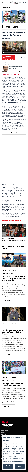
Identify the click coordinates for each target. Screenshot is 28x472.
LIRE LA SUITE (7, 300)
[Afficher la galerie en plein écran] (24, 225)
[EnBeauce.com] (7, 423)
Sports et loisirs (11, 27)
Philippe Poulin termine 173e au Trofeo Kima (12, 385)
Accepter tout (8, 466)
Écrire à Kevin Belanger (17, 71)
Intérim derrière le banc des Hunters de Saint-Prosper (12, 332)
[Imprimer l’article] (25, 57)
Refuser (19, 466)
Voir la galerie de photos (10, 74)
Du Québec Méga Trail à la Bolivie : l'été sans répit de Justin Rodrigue (13, 278)
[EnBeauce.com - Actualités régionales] (14, 2)
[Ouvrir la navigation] (3, 2)
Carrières (3, 434)
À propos (3, 432)
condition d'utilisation (17, 461)
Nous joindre (4, 430)
